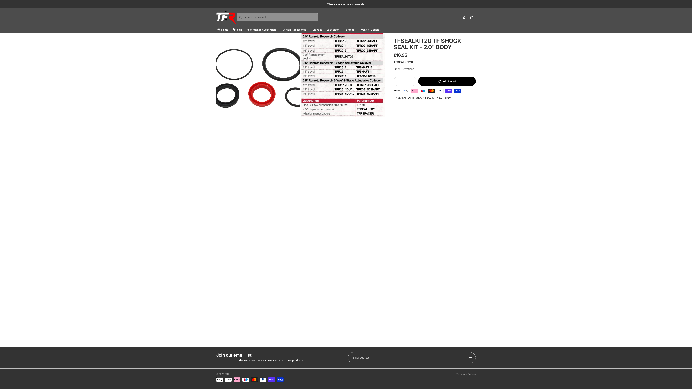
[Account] (464, 17)
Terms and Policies (466, 374)
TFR (227, 374)
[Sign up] (470, 357)
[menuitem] (222, 30)
